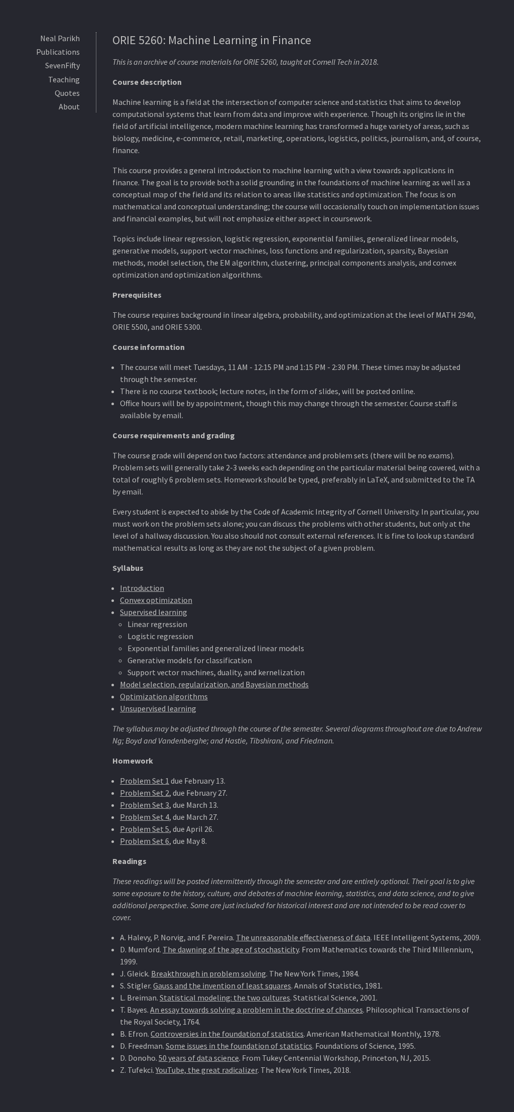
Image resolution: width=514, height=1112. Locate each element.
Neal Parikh (60, 38)
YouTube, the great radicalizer (207, 1070)
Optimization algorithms (164, 696)
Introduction (142, 588)
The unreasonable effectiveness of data (303, 937)
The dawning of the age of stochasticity (231, 949)
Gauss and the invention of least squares (222, 985)
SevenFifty (62, 65)
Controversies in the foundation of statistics (227, 1034)
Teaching (64, 79)
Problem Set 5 (144, 829)
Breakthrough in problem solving (208, 973)
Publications (58, 52)
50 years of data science (199, 1058)
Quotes (67, 93)
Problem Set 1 (144, 781)
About (69, 106)
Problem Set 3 (144, 805)
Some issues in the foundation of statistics (239, 1046)
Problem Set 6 (144, 841)
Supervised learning (153, 612)
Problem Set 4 (144, 817)
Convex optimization (156, 600)
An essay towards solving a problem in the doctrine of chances (256, 1010)
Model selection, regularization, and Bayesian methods (214, 684)
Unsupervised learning (158, 708)
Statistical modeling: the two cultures (225, 998)
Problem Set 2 (144, 793)
